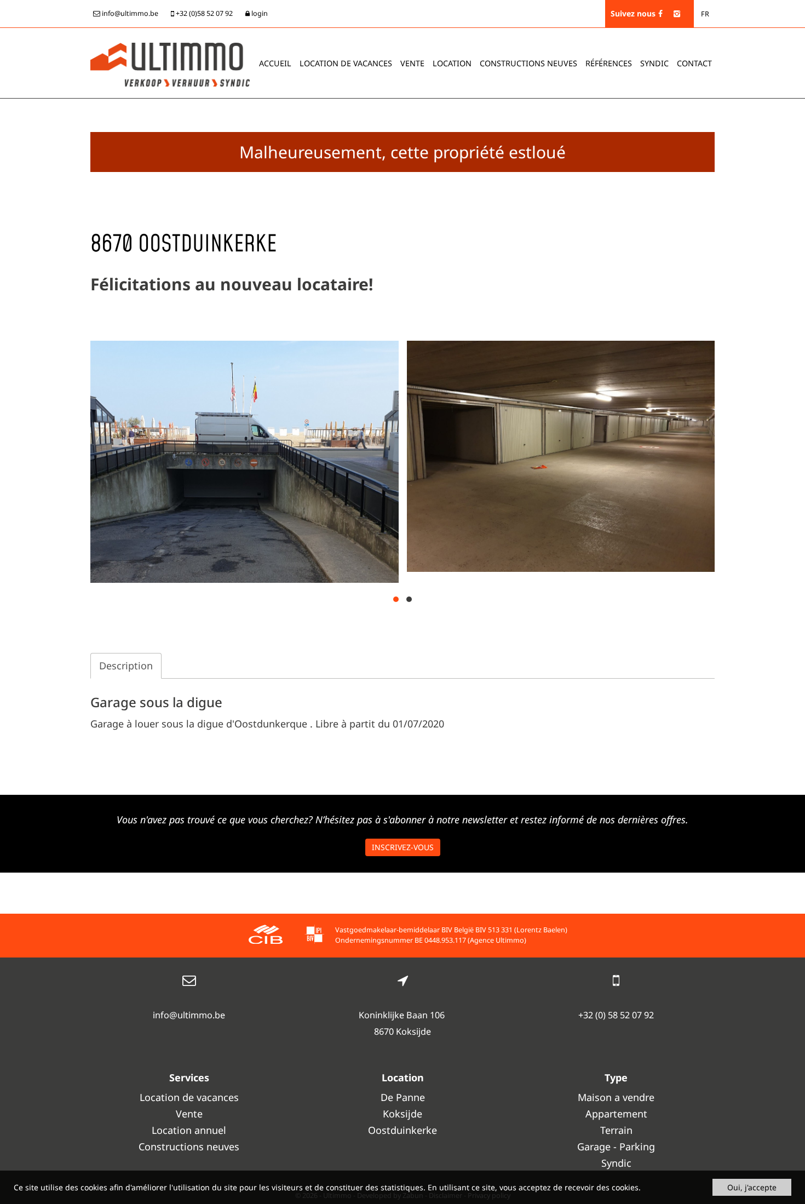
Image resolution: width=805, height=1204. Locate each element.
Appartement (616, 1113)
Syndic (654, 63)
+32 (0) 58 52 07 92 (616, 1015)
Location (452, 63)
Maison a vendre (616, 1097)
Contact (694, 63)
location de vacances (346, 63)
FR (705, 14)
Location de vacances (189, 1097)
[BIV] (314, 936)
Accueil (275, 63)
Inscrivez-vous (403, 847)
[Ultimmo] (170, 63)
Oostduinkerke (402, 1130)
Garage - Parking (616, 1146)
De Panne (403, 1097)
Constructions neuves (528, 63)
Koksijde (402, 1113)
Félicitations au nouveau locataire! (231, 284)
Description (126, 665)
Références (608, 63)
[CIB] (266, 936)
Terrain (616, 1130)
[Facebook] (660, 13)
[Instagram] (677, 13)
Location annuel (189, 1130)
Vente (412, 63)
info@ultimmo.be (189, 1015)
